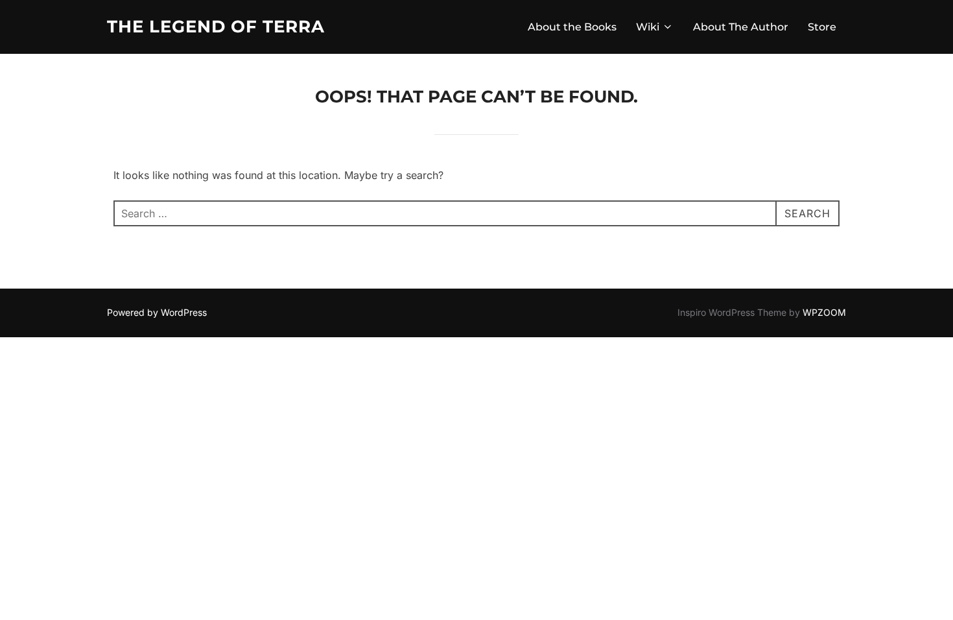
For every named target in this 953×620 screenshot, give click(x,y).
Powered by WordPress (157, 312)
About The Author (740, 27)
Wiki (647, 27)
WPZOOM (824, 312)
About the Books (572, 27)
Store (822, 27)
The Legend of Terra (216, 26)
